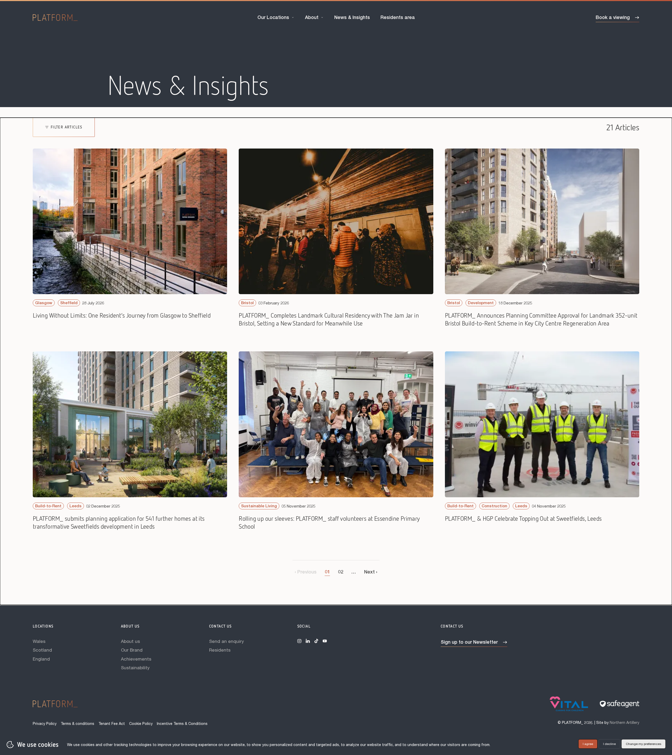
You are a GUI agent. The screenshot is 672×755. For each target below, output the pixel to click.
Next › (370, 572)
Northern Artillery (624, 722)
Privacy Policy (45, 723)
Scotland (42, 650)
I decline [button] (609, 744)
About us (130, 641)
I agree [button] (588, 744)
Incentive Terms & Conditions (182, 723)
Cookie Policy (141, 723)
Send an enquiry (226, 641)
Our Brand (132, 650)
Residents (220, 650)
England (41, 659)
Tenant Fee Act (111, 723)
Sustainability (135, 667)
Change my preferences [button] (643, 744)
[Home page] (55, 17)
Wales (39, 641)
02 (340, 572)
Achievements (136, 659)
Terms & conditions (77, 723)
